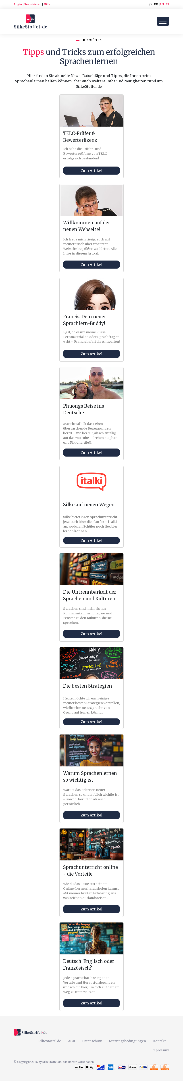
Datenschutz (92, 1041)
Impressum (160, 1050)
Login (18, 4)
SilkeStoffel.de (49, 1041)
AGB (71, 1041)
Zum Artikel (91, 170)
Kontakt (159, 1041)
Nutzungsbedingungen (127, 1041)
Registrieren (32, 4)
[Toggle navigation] (163, 21)
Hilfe (47, 4)
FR (167, 4)
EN (162, 4)
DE (156, 4)
